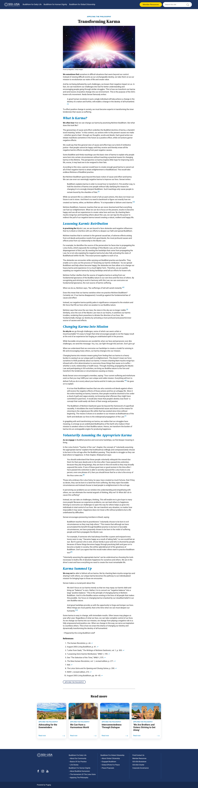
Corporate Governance (140, 768)
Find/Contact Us (138, 755)
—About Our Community (77, 758)
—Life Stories (73, 765)
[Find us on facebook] (38, 772)
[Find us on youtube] (47, 772)
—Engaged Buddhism (108, 762)
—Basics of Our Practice (77, 762)
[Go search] (187, 5)
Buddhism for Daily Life (32, 4)
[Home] (12, 4)
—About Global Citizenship (110, 758)
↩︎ (92, 643)
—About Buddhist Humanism (79, 771)
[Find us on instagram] (42, 772)
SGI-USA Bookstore (139, 762)
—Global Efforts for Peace (110, 765)
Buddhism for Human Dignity (55, 4)
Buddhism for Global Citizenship (82, 4)
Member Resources (151, 4)
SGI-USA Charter (138, 765)
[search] (177, 4)
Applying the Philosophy (74, 682)
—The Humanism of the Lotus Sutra (82, 774)
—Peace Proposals (107, 768)
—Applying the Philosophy (78, 778)
